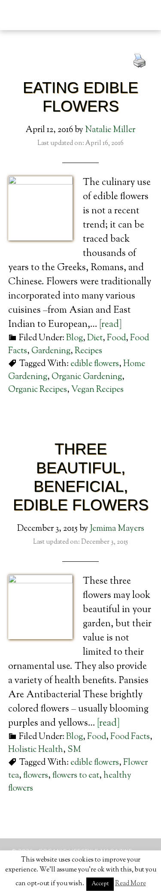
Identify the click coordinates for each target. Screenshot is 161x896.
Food (116, 338)
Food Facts (130, 737)
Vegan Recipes (97, 390)
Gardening (50, 351)
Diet (95, 338)
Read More (130, 883)
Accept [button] (100, 884)
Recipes (88, 351)
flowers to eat (75, 776)
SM (74, 750)
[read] (110, 325)
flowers (35, 776)
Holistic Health (35, 750)
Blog (74, 338)
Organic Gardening (87, 377)
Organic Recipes (37, 390)
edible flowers (94, 364)
